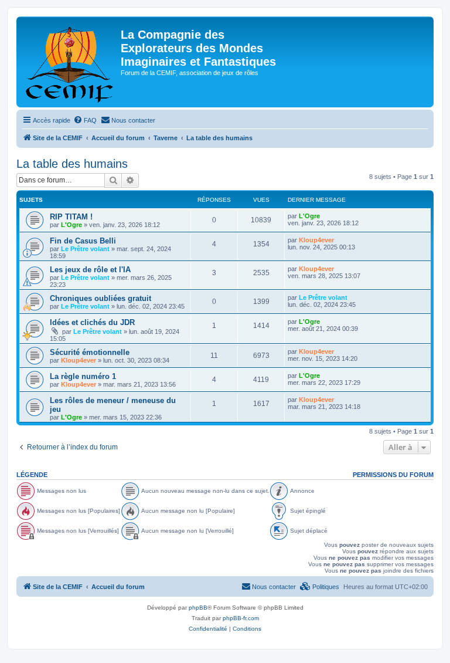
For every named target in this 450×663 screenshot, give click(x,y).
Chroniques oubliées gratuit (100, 298)
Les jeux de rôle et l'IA (90, 269)
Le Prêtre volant (85, 248)
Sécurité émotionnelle (89, 352)
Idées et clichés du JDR (92, 322)
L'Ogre (71, 224)
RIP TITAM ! (71, 216)
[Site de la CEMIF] (70, 61)
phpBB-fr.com (241, 618)
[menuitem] (85, 120)
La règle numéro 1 (83, 376)
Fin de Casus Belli (83, 240)
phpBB (198, 607)
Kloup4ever (316, 239)
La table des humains (72, 163)
